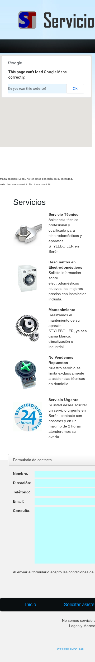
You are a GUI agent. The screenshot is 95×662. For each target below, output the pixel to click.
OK (75, 89)
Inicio (30, 604)
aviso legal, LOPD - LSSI (70, 648)
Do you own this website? (27, 89)
